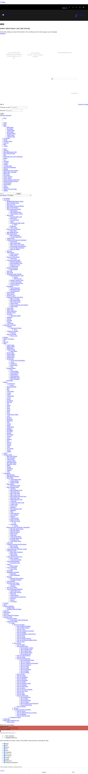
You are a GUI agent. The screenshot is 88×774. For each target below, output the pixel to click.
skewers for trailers (12, 587)
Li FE (8, 416)
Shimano (9, 439)
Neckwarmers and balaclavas (18, 246)
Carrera (9, 393)
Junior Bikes (13, 351)
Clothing (9, 326)
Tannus (9, 445)
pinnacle (9, 428)
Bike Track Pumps (15, 302)
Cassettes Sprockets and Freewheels (16, 544)
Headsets (9, 576)
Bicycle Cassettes (25, 661)
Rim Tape (13, 598)
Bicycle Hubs (24, 699)
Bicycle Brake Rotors (26, 652)
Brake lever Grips (15, 264)
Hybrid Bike (10, 132)
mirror (12, 221)
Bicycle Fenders (21, 632)
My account (6, 175)
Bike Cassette (14, 546)
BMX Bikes (10, 127)
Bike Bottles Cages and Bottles (15, 206)
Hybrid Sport (13, 365)
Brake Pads (13, 535)
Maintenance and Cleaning (10, 170)
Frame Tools (13, 505)
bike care (5, 342)
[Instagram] (76, 7)
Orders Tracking (7, 176)
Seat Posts (9, 314)
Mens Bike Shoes (11, 462)
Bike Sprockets (14, 547)
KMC (8, 411)
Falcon (9, 405)
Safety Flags (10, 309)
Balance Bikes (11, 346)
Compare (5, 162)
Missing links (14, 555)
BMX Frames (14, 566)
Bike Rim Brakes (15, 532)
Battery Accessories (8, 339)
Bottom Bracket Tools (16, 499)
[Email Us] (65, 42)
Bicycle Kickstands (22, 680)
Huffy (8, 408)
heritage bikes (10, 357)
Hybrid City (13, 363)
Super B (9, 442)
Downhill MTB (14, 373)
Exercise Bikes (11, 354)
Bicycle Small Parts (22, 686)
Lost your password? (5, 115)
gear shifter (10, 570)
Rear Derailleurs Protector (17, 247)
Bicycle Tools (21, 641)
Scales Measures (14, 513)
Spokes (12, 600)
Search (5, 186)
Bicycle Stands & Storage (24, 638)
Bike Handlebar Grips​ (16, 263)
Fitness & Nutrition (8, 606)
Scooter (9, 467)
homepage (3, 33)
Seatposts (12, 586)
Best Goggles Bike (15, 243)
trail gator (9, 320)
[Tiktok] (29, 80)
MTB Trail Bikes (15, 379)
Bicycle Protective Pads (23, 716)
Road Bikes (10, 129)
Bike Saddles (10, 484)
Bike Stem (13, 573)
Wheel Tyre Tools (15, 521)
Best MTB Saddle (15, 485)
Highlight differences (11, 737)
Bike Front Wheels (12, 456)
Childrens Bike (11, 136)
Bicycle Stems (21, 688)
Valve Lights (13, 227)
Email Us (65, 50)
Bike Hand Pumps (15, 300)
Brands (5, 139)
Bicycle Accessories (19, 624)
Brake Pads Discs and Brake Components (18, 527)
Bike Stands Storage (15, 212)
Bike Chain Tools (15, 493)
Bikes (5, 126)
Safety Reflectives (12, 311)
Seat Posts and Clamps (13, 583)
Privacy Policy (7, 178)
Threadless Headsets (15, 580)
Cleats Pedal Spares (15, 479)
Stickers (9, 319)
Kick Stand (10, 272)
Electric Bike (10, 352)
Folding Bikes (11, 130)
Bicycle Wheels (21, 706)
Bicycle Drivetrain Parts (23, 658)
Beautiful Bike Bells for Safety (15, 201)
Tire (15, 522)
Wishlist (5, 190)
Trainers (9, 322)
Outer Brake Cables (15, 541)
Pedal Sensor (13, 255)
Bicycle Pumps (21, 637)
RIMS (8, 465)
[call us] (34, 42)
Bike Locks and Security (13, 229)
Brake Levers (14, 533)
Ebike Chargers (14, 254)
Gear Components (12, 567)
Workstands (13, 524)
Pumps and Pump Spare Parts (11, 179)
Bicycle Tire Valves (22, 691)
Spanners (12, 516)
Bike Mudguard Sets (12, 232)
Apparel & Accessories (9, 325)
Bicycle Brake (21, 644)
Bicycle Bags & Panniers (24, 626)
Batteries (5, 337)
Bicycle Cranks (25, 668)
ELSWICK (10, 400)
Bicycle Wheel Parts (22, 695)
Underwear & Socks (15, 328)
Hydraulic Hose (14, 539)
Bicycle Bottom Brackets (27, 660)
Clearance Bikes (11, 461)
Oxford (9, 424)
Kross (8, 413)
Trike (8, 471)
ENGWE (9, 402)
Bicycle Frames (21, 675)
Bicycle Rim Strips (26, 700)
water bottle (10, 323)
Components (6, 473)
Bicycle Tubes (21, 694)
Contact (5, 146)
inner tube (9, 271)
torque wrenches (14, 519)
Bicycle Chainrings (26, 665)
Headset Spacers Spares (16, 578)
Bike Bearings (11, 475)
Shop (4, 124)
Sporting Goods (7, 617)
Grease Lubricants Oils (16, 283)
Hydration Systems (15, 717)
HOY (8, 407)
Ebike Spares (10, 252)
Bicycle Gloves (21, 711)
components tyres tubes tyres (18, 597)
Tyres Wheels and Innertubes (15, 589)
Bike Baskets (13, 210)
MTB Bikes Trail (15, 377)
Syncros (9, 444)
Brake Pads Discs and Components (13, 156)
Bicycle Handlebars (22, 677)
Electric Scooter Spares (13, 257)
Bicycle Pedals (25, 671)
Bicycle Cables (21, 657)
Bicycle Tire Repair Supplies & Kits (27, 640)
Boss (11, 369)
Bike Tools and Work (9, 153)
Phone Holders (11, 292)
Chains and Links (11, 550)
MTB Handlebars (15, 575)
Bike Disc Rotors (15, 530)
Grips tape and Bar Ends (13, 260)
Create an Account (83, 104)
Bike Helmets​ (14, 269)
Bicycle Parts (17, 643)
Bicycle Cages (21, 629)
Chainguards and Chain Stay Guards (17, 549)
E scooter (6, 603)
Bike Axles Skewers (15, 592)
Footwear (6, 143)
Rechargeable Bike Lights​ (17, 223)
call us (35, 50)
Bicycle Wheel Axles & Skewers (29, 703)
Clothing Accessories (12, 331)
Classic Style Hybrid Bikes (17, 360)
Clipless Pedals (14, 481)
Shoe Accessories (11, 334)
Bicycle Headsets (22, 678)
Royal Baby (10, 434)
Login (2, 113)
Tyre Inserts (13, 601)
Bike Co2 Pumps (15, 298)
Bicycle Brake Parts (22, 646)
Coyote (12, 362)
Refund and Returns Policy (10, 181)
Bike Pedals (10, 478)
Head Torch (13, 218)
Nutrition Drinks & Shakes (14, 609)
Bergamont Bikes (11, 386)
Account (44, 772)
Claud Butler (10, 396)
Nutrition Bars (11, 607)
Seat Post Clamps (15, 584)
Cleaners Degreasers (15, 281)
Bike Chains (13, 553)
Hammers (13, 507)
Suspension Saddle (15, 315)
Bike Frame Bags (15, 235)
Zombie (9, 451)
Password (3, 110)
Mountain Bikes (11, 133)
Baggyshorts (13, 241)
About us (5, 150)
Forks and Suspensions (9, 167)
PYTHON (10, 431)
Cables (5, 453)
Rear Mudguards (14, 291)
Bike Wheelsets (11, 458)
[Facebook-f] (69, 7)
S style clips (10, 308)
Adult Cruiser (10, 135)
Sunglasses (10, 468)
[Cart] (73, 769)
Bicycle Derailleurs (26, 669)
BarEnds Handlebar (15, 261)
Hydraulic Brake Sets (16, 538)
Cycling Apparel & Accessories (22, 709)
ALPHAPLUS (11, 383)
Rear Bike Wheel (11, 464)
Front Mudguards (15, 288)
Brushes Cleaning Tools (16, 280)
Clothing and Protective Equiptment (16, 240)
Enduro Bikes (14, 374)
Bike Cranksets (14, 558)
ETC (8, 403)
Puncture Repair (14, 285)
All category (6, 198)
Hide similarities (9, 736)
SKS (8, 441)
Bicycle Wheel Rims (26, 705)
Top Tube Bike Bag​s (16, 237)
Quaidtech (81, 93)
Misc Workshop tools (16, 509)
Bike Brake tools (14, 492)
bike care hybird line (12, 207)
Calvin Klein (10, 391)
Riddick (9, 433)
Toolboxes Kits (14, 518)
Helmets (5, 169)
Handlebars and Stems (13, 572)
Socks (15, 329)
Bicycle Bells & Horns (23, 627)
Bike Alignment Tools (16, 490)
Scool (8, 437)
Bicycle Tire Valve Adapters (24, 689)
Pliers (11, 512)
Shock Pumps (14, 306)
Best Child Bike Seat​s (13, 203)
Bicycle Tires (20, 692)
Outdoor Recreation (12, 621)
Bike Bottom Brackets (13, 476)
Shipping (5, 187)
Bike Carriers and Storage (14, 209)
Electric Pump (14, 303)
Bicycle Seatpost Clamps (24, 683)
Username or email (5, 107)
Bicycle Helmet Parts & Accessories (27, 712)
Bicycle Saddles (21, 682)
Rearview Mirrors (15, 249)
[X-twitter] (73, 7)
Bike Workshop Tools (13, 487)
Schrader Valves (11, 312)
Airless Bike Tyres (15, 590)
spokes (15, 224)
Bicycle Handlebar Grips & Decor (26, 634)
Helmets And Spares (12, 268)
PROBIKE (10, 430)
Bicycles (16, 708)
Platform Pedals (14, 482)
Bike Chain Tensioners (16, 552)
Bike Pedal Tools (15, 498)
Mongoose (10, 419)
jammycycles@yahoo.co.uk (65, 53)
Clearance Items (7, 141)
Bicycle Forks (21, 674)
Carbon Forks (10, 459)
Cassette (16, 525)
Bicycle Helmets (21, 714)
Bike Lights (10, 215)
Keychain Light (14, 220)
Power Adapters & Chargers (11, 615)
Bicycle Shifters (25, 672)
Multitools (13, 510)
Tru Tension (10, 448)
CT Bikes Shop (7, 166)
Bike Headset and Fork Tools (18, 496)
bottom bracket (14, 595)
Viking (9, 450)
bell (4, 340)
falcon (12, 385)
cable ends (10, 542)
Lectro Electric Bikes (12, 414)
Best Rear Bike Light (16, 217)
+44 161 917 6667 (35, 53)
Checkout (6, 161)
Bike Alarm (13, 230)
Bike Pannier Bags (12, 234)
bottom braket (10, 238)
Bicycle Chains (25, 666)
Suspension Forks (15, 563)
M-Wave (9, 417)
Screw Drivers (14, 515)
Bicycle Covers (11, 204)
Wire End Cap (17, 278)
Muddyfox (10, 420)
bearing (16, 277)
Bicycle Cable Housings (23, 655)
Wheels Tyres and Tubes (10, 189)
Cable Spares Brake (15, 536)
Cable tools (13, 501)
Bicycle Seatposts (22, 685)
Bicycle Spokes (25, 702)
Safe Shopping (7, 183)
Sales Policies (7, 184)
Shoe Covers (13, 335)
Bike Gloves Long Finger (17, 244)
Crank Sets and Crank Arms (14, 556)
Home (5, 122)
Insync (8, 410)
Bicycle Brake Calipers (27, 648)
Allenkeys (13, 488)
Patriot (8, 425)
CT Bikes (2, 2)
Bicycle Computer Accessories (25, 631)
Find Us (14, 50)
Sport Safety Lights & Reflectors (19, 620)
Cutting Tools (14, 504)
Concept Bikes (14, 371)
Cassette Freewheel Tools (17, 502)
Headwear (13, 332)
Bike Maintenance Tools (10, 152)
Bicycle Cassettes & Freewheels (29, 663)
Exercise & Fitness (12, 618)
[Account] (44, 769)
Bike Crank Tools (15, 495)
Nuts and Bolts (11, 581)
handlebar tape (14, 266)
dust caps (9, 251)
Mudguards (6, 173)
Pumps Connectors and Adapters (19, 305)
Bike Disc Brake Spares (16, 529)
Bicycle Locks (21, 635)
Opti (8, 422)
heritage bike (6, 612)
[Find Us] (14, 42)
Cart (73, 772)
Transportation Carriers (16, 213)
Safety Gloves (11, 722)
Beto (8, 388)
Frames (9, 564)
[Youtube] (83, 7)
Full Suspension (14, 376)
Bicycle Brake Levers (26, 649)
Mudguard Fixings (15, 289)
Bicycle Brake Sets (26, 654)
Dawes (9, 399)
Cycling (12, 623)
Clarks (8, 394)
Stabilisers (9, 317)
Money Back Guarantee (9, 172)
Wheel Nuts (13, 258)
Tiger (11, 366)
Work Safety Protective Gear (11, 720)
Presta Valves (10, 294)
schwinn (9, 436)
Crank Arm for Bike (15, 559)
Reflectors (13, 226)
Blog (4, 144)
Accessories (6, 138)
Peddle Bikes (10, 427)
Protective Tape (11, 295)
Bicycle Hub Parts (26, 697)
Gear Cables (13, 569)
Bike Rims (13, 593)
